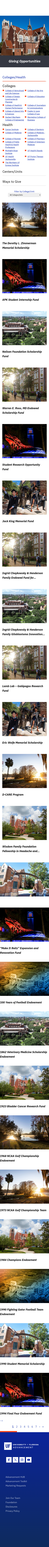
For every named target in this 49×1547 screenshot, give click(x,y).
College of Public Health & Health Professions (12, 144)
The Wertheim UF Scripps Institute (12, 163)
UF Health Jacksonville (10, 157)
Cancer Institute (12, 129)
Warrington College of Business (36, 118)
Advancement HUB (15, 1476)
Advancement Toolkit (16, 1481)
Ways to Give (12, 181)
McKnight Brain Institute (11, 151)
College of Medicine (13, 133)
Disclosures (11, 1506)
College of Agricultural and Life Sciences (14, 91)
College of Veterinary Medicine (36, 143)
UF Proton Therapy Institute (35, 157)
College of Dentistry (35, 129)
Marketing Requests (16, 1485)
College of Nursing (13, 139)
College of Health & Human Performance (14, 106)
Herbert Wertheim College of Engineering (14, 118)
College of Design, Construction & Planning (12, 99)
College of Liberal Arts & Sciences (14, 112)
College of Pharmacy (36, 139)
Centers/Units (12, 171)
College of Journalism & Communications (36, 106)
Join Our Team (13, 1497)
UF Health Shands (35, 150)
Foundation (11, 1502)
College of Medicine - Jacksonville (36, 134)
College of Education (36, 96)
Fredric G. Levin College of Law (33, 112)
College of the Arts (35, 90)
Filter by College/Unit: (24, 191)
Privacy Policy (13, 1510)
